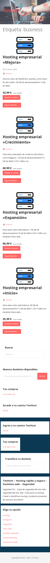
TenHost (8, 73)
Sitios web (7, 528)
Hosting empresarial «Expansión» (22, 215)
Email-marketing (10, 537)
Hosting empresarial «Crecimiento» (22, 139)
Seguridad (7, 524)
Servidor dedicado (11, 533)
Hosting (6, 515)
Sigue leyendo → (12, 105)
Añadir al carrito (11, 97)
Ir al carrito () (9, 394)
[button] (46, 4)
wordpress (7, 519)
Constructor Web (10, 542)
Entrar (5, 410)
